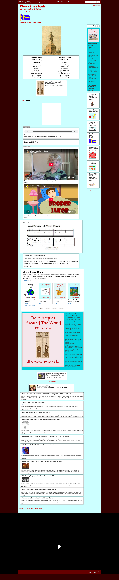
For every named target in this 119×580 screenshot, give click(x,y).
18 (60, 308)
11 (52, 308)
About (20, 572)
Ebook (26, 303)
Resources (40, 572)
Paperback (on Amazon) (30, 305)
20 (62, 308)
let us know (30, 181)
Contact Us (26, 572)
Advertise (33, 572)
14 (55, 308)
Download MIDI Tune (31, 142)
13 (54, 308)
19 (61, 308)
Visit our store (26, 280)
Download (26, 134)
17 (59, 308)
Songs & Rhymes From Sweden (31, 22)
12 (53, 308)
